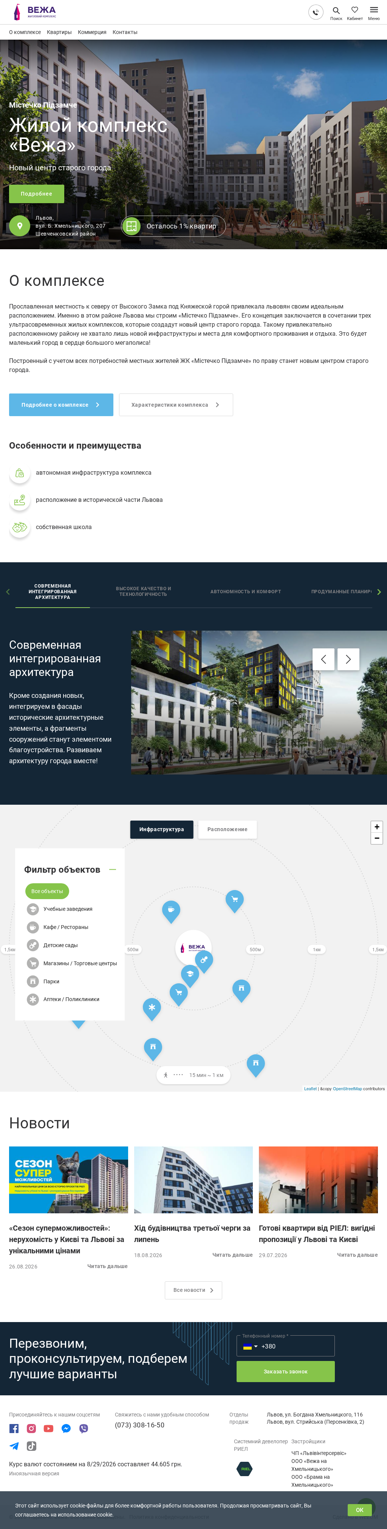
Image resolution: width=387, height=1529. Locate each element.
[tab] (52, 592)
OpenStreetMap (347, 1088)
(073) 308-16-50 (139, 1425)
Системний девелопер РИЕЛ (261, 1445)
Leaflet (310, 1088)
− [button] (377, 838)
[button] (47, 891)
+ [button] (377, 827)
